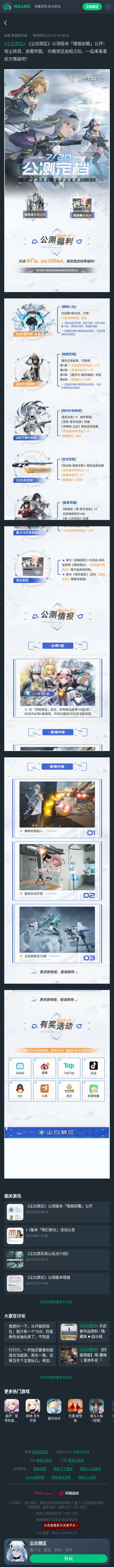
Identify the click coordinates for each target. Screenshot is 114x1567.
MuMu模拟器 (35, 1477)
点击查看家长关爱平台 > (61, 1525)
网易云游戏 (40, 1452)
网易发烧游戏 (61, 1477)
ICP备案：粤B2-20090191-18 (57, 1533)
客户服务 (30, 1503)
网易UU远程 (87, 1477)
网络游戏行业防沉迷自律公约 (57, 1520)
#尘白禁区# (14, 43)
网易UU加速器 (90, 1469)
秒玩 (68, 1558)
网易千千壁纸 (63, 1469)
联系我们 (49, 1507)
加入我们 (80, 1507)
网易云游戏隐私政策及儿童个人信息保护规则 (71, 1503)
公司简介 (15, 1503)
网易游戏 (39, 1469)
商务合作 (64, 1507)
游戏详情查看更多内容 (56, 1302)
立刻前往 (92, 7)
